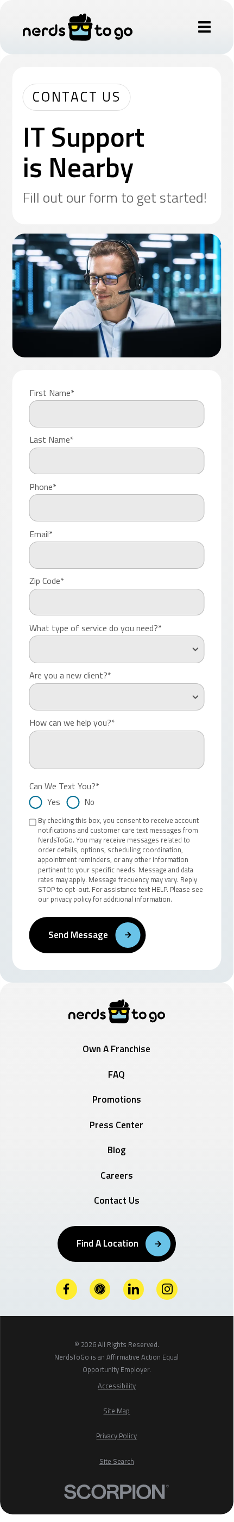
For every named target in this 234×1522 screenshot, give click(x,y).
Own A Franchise (116, 1048)
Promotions (116, 1099)
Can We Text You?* (64, 786)
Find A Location (107, 1243)
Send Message (78, 934)
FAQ (116, 1074)
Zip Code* (46, 581)
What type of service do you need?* (95, 628)
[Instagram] (167, 1289)
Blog (116, 1149)
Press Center (116, 1124)
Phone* (42, 487)
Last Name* (51, 439)
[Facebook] (66, 1289)
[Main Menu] (204, 27)
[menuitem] (117, 1386)
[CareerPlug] (100, 1289)
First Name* (51, 393)
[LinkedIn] (133, 1289)
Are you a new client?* (70, 675)
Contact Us (117, 1200)
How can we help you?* (72, 722)
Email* (41, 534)
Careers (116, 1175)
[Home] (78, 27)
